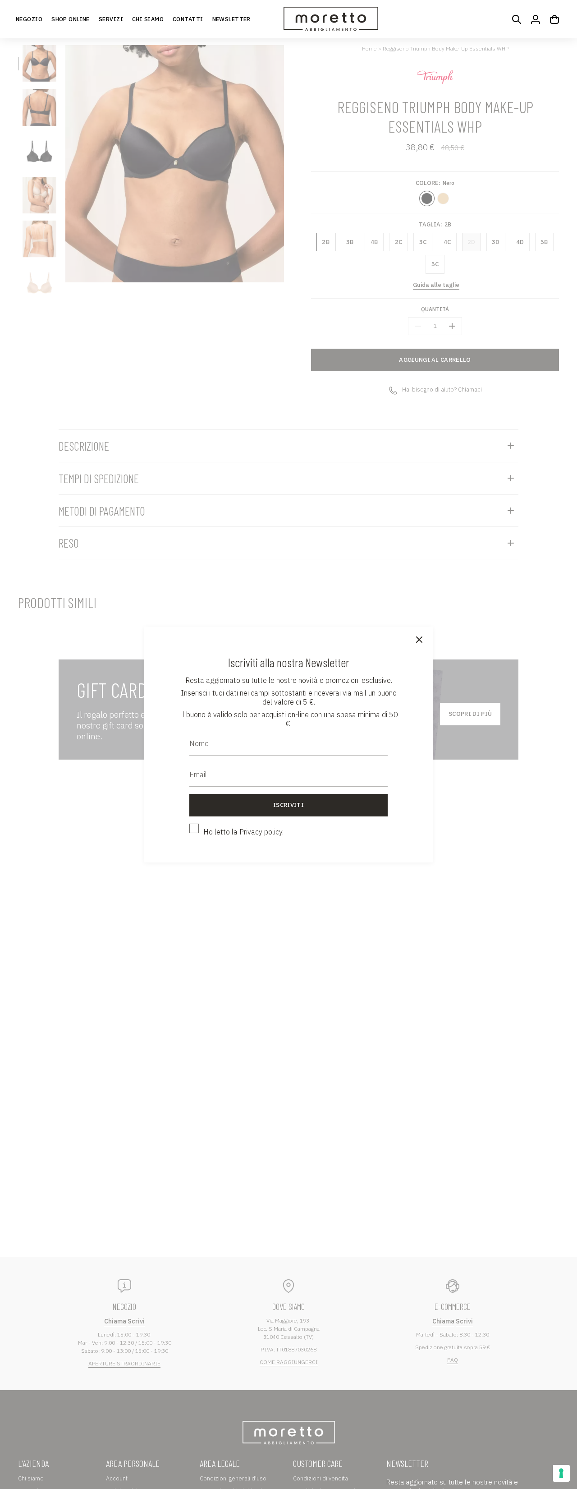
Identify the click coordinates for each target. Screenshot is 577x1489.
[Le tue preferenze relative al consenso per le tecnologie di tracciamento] (561, 1473)
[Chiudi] (419, 640)
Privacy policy (260, 831)
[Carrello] (554, 19)
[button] (70, 19)
